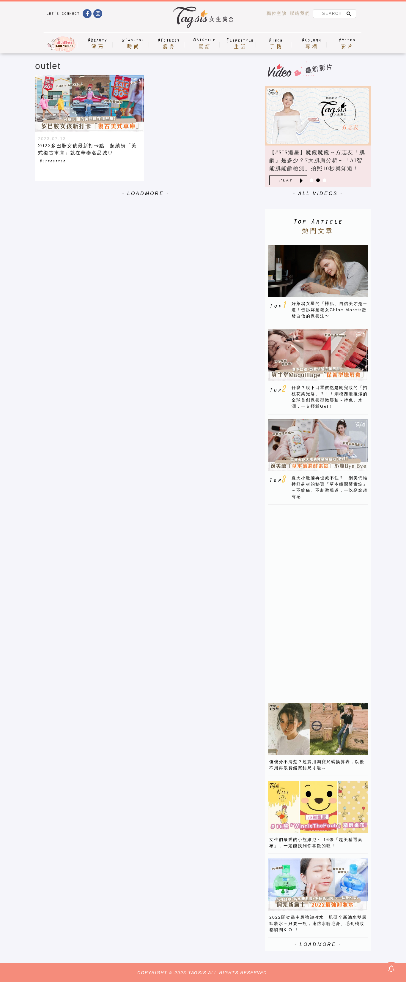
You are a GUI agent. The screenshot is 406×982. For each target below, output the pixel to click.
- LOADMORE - (145, 193)
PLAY (286, 180)
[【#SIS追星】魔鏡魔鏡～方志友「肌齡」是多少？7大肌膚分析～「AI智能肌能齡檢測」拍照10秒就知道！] (318, 116)
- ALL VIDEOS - (318, 193)
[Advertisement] (312, 598)
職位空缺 (277, 13)
